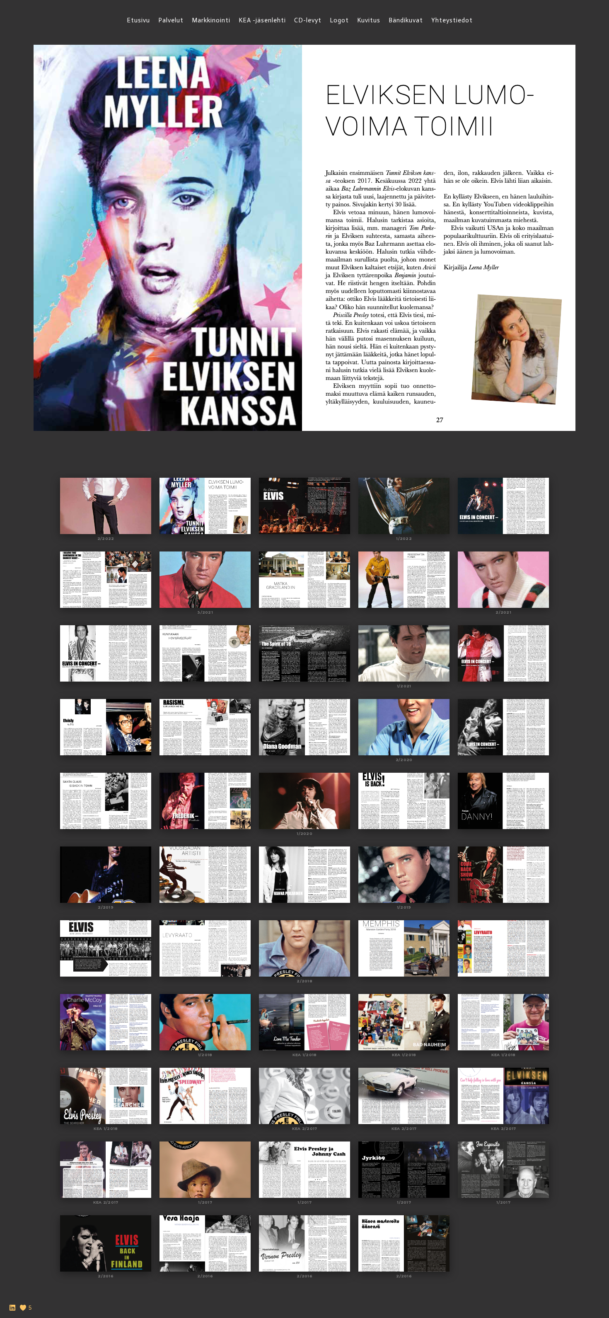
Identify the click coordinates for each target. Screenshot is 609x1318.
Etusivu (138, 20)
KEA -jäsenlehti (262, 20)
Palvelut (171, 20)
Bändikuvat (406, 20)
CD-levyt (307, 20)
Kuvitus (368, 20)
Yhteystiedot (452, 20)
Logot (339, 20)
